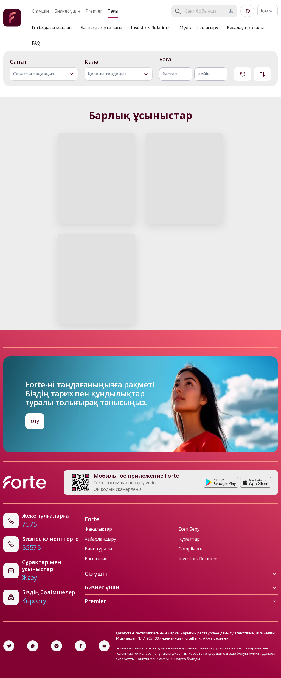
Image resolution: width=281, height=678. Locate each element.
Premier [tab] (94, 11)
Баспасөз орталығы (101, 28)
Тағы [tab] (113, 11)
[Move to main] (12, 18)
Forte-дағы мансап (52, 28)
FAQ (36, 43)
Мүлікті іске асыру (198, 28)
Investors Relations (151, 28)
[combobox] (204, 11)
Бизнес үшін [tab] (67, 11)
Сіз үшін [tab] (40, 11)
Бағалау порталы (245, 28)
